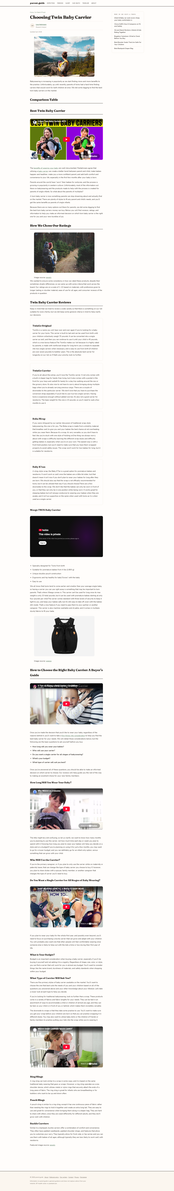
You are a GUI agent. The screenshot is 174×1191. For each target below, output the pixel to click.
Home (32, 12)
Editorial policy (54, 1177)
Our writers (63, 1177)
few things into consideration (73, 735)
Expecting (51, 3)
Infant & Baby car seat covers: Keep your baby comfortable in (127, 19)
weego (49, 661)
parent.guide (37, 3)
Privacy (77, 1177)
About (93, 3)
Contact (70, 1177)
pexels (48, 277)
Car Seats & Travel (40, 12)
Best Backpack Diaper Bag (123, 48)
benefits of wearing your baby (46, 168)
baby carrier (43, 171)
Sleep (68, 3)
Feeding (60, 3)
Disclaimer (83, 1177)
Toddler (85, 3)
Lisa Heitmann (41, 25)
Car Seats (76, 3)
